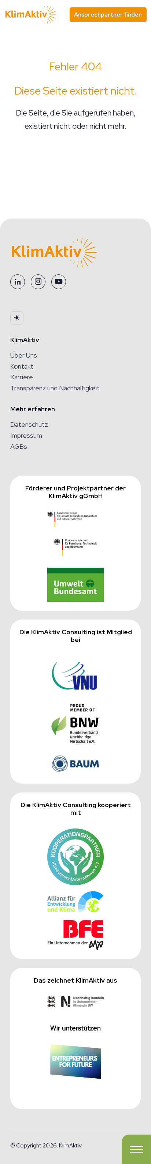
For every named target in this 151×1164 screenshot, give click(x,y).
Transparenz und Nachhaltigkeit (55, 388)
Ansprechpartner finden (108, 14)
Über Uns (23, 355)
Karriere (21, 377)
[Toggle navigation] (136, 1149)
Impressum (26, 435)
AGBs (18, 446)
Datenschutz (29, 424)
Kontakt (21, 366)
